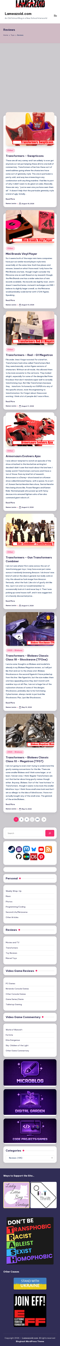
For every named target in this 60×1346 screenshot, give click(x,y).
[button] (43, 819)
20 (37, 819)
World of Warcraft (14, 1029)
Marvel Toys (11, 958)
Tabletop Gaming (14, 1004)
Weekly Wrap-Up (13, 891)
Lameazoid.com (18, 14)
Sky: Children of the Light (17, 1045)
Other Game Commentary (17, 1050)
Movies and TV (12, 942)
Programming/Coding (15, 906)
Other (10, 150)
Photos (9, 901)
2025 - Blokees (14, 650)
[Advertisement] (30, 75)
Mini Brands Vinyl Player (21, 253)
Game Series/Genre (15, 999)
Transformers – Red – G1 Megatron (29, 355)
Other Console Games (16, 994)
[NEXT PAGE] (43, 819)
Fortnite (9, 1035)
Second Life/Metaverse (16, 912)
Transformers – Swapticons (25, 156)
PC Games (10, 983)
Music (8, 896)
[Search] (49, 833)
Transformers (12, 948)
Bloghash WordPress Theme (30, 1341)
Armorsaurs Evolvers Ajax (23, 456)
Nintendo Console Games (17, 988)
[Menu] (55, 15)
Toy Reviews (11, 953)
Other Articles (12, 917)
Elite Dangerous (13, 1040)
